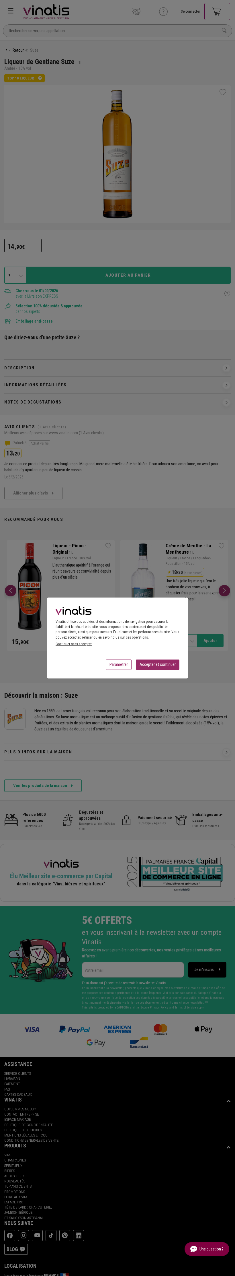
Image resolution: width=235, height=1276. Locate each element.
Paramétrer (118, 664)
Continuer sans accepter (74, 644)
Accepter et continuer (158, 664)
